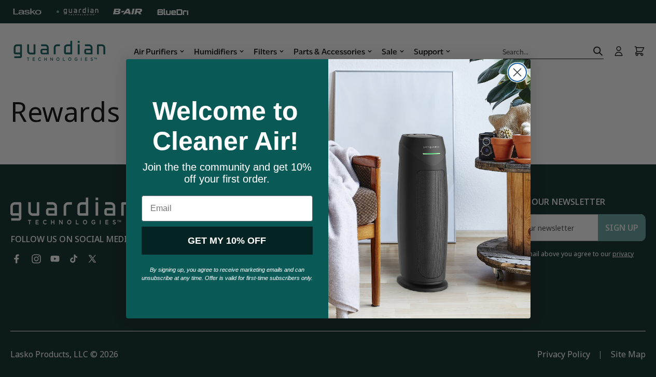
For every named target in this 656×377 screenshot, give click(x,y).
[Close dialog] (517, 72)
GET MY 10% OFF (227, 240)
